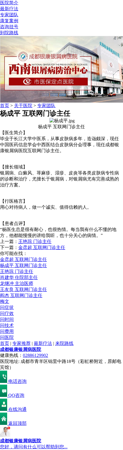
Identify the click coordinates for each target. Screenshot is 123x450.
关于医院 (23, 105)
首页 (4, 105)
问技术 (7, 325)
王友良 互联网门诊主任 (23, 289)
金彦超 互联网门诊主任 (41, 247)
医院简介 (9, 2)
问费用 (7, 331)
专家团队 (9, 14)
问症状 (7, 307)
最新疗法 (9, 8)
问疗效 (7, 313)
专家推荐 (21, 343)
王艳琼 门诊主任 (34, 241)
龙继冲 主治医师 (16, 283)
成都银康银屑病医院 (20, 349)
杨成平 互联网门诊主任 (23, 265)
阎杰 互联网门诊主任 (21, 295)
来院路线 (64, 343)
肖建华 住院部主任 (19, 277)
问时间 (7, 319)
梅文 (4, 301)
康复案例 (9, 20)
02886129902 (35, 355)
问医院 (7, 337)
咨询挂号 (9, 26)
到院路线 (9, 32)
